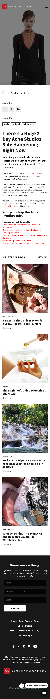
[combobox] (14, 591)
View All (43, 257)
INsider (28, 625)
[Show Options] (34, 591)
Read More (6, 328)
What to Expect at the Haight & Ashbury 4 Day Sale (23, 243)
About (12, 630)
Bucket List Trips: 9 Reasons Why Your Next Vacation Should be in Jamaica (23, 463)
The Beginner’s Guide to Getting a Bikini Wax (24, 392)
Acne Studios (33, 173)
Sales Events (25, 621)
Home (14, 621)
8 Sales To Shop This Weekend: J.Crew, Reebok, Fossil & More (22, 322)
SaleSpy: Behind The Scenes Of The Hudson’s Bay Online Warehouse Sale (22, 536)
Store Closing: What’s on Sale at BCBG (18, 240)
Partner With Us (25, 630)
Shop (20, 625)
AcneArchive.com (9, 206)
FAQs (38, 630)
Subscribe (14, 608)
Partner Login (25, 635)
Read (36, 621)
